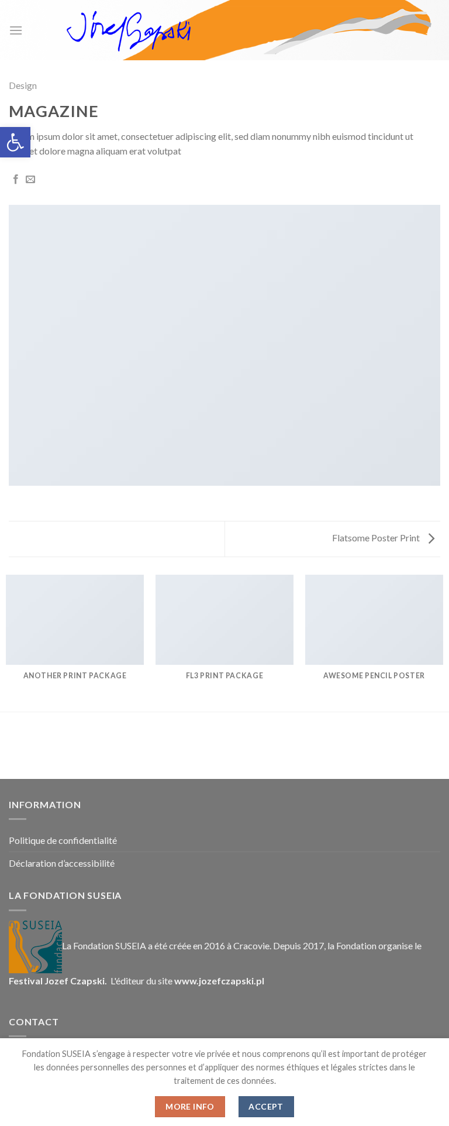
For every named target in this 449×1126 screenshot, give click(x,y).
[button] (15, 142)
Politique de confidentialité (63, 840)
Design (23, 85)
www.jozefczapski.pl (219, 980)
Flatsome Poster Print (377, 537)
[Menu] (16, 30)
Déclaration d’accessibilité (62, 862)
